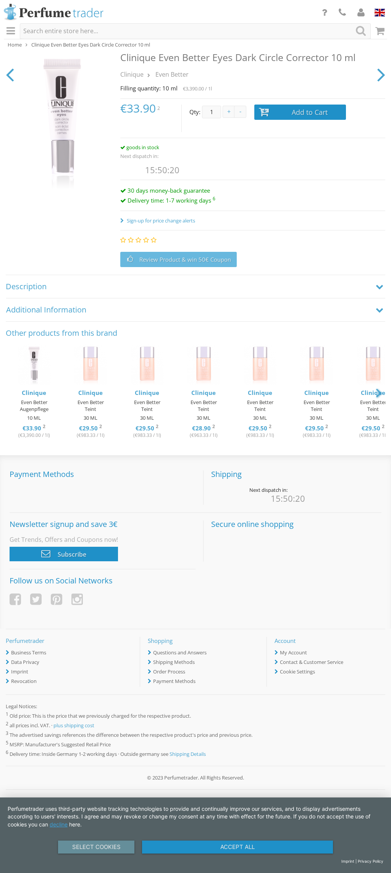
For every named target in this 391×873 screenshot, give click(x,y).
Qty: (194, 112)
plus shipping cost (73, 725)
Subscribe (71, 554)
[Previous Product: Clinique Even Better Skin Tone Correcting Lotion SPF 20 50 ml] (10, 74)
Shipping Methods (174, 662)
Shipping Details (188, 754)
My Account (293, 652)
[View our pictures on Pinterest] (56, 599)
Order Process (169, 671)
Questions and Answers (180, 652)
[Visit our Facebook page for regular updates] (15, 599)
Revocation (24, 681)
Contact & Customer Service (311, 662)
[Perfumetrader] (53, 12)
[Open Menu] (12, 31)
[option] (34, 392)
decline (59, 824)
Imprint (19, 671)
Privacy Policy (370, 861)
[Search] (360, 31)
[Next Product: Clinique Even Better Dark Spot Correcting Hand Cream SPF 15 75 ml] (381, 74)
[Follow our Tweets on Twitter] (36, 599)
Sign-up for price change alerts (160, 220)
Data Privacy (25, 662)
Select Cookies (96, 846)
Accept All (237, 846)
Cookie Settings (297, 671)
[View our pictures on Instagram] (77, 599)
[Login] (361, 12)
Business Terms (28, 652)
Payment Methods (174, 681)
